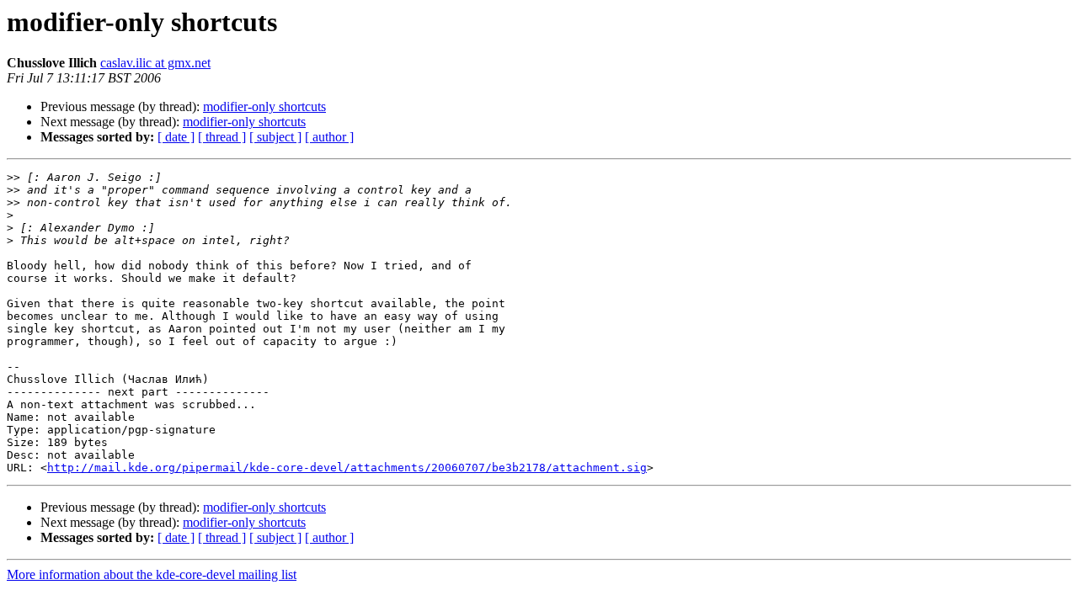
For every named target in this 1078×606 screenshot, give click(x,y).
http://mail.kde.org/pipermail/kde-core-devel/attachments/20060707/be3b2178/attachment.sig (347, 467)
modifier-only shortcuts (264, 106)
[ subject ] (275, 137)
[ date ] (176, 137)
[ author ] (329, 137)
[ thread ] (222, 137)
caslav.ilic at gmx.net (155, 63)
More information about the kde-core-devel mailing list (151, 574)
